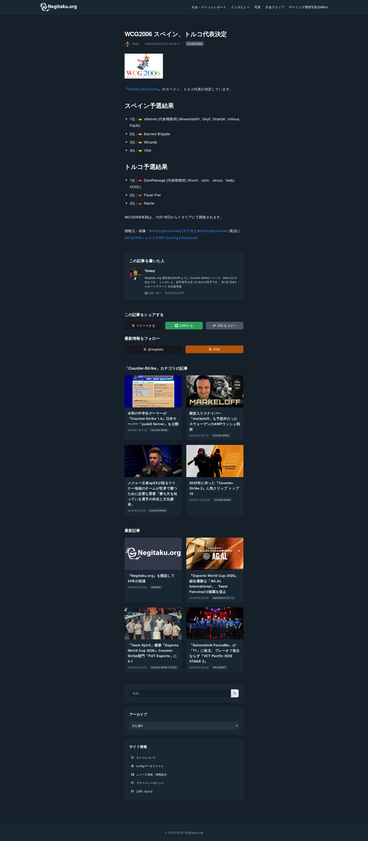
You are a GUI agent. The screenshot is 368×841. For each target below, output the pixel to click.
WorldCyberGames (143, 88)
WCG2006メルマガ (140, 237)
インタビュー (240, 7)
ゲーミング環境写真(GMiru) (308, 7)
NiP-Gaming (168, 237)
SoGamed (189, 237)
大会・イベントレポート (208, 7)
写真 (257, 7)
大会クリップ (274, 7)
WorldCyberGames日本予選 (171, 230)
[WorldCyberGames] (184, 66)
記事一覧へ (155, 293)
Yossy (150, 270)
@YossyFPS (176, 293)
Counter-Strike (194, 43)
